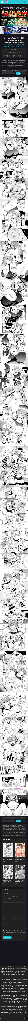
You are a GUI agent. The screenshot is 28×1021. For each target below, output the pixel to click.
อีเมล (15, 918)
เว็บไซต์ (4, 924)
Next (24, 73)
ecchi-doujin (21, 966)
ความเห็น (5, 901)
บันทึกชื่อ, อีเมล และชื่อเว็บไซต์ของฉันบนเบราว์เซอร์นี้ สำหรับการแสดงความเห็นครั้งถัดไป (14, 932)
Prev (18, 73)
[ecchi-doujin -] (6, 3)
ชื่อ (4, 918)
